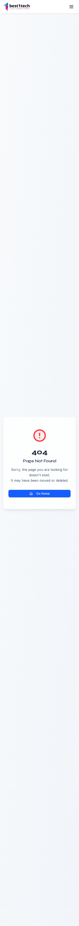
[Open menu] (71, 7)
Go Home (43, 493)
